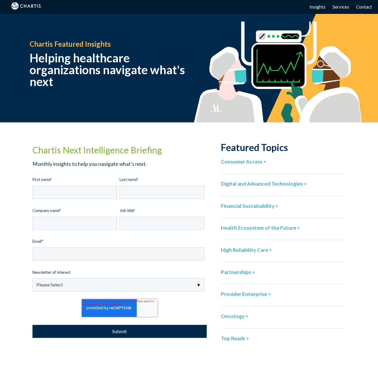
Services (341, 6)
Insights (317, 6)
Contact (364, 6)
